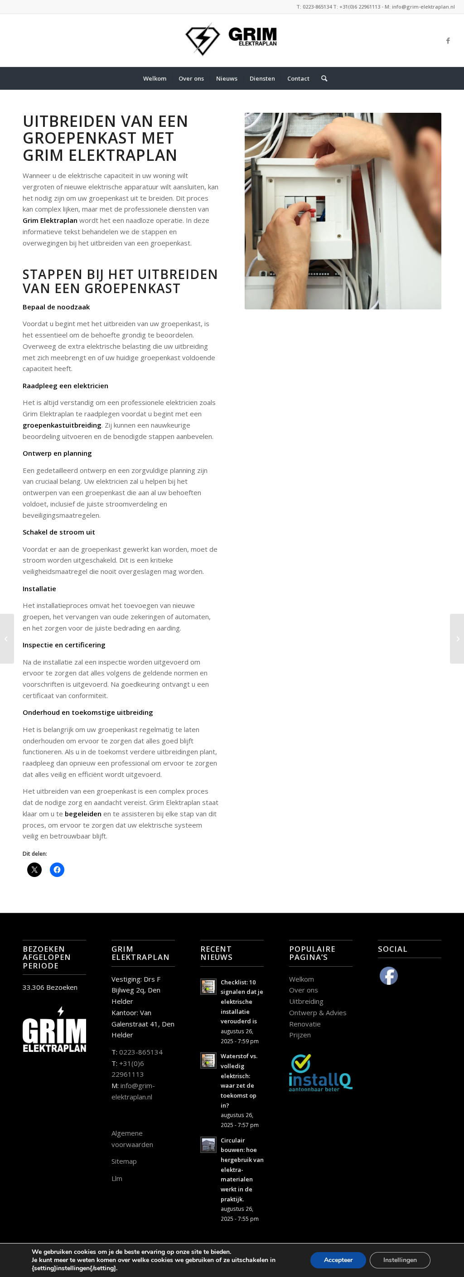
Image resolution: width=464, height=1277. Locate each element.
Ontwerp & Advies (318, 1012)
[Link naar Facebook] (448, 40)
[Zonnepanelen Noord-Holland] (7, 639)
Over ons (303, 989)
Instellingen (400, 1260)
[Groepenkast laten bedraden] (457, 639)
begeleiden (83, 813)
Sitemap (124, 1161)
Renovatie (305, 1023)
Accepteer (338, 1260)
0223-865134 (141, 1051)
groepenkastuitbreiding (62, 424)
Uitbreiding (306, 1001)
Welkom (301, 978)
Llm (116, 1178)
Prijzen (300, 1034)
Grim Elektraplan (50, 220)
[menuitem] (154, 78)
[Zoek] (321, 78)
